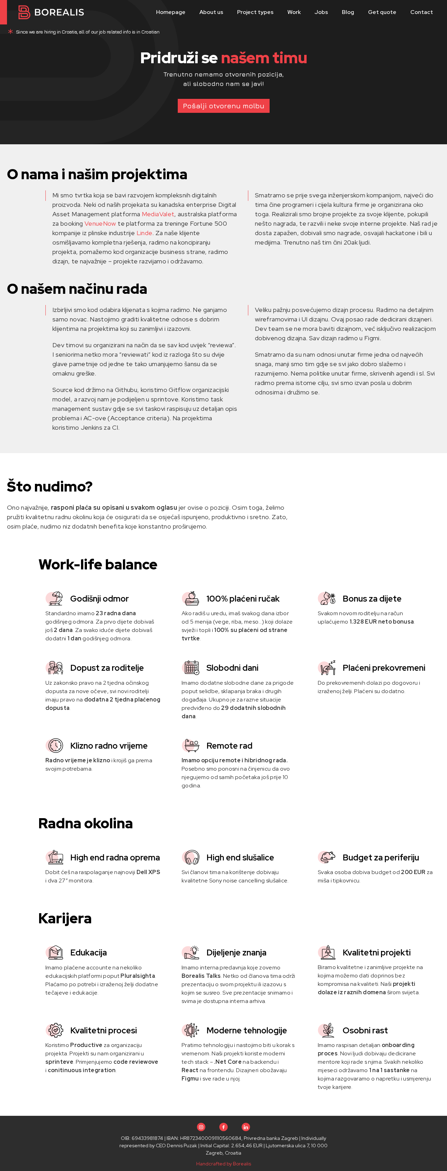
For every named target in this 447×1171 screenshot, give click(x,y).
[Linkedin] (246, 1127)
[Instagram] (201, 1127)
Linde (145, 233)
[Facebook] (223, 1127)
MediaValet (158, 214)
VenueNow (100, 223)
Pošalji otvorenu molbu (223, 106)
